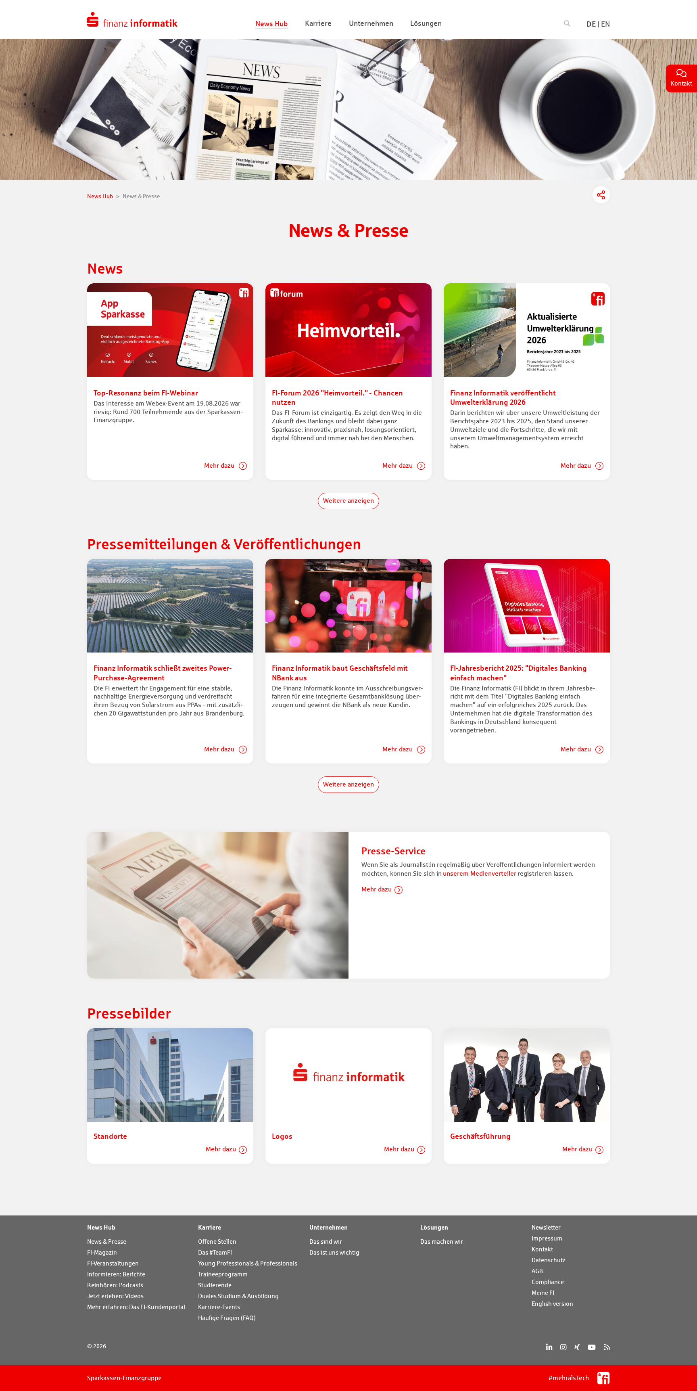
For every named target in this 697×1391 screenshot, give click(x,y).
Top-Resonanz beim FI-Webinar (146, 392)
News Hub (101, 1227)
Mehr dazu (220, 465)
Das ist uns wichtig (334, 1252)
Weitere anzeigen (348, 500)
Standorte (110, 1136)
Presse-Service (393, 851)
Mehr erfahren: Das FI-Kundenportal (136, 1306)
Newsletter (546, 1227)
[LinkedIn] (549, 1347)
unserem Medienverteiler (479, 873)
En (605, 24)
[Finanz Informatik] (132, 19)
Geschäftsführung (480, 1136)
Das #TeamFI (215, 1252)
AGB (537, 1271)
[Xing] (577, 1347)
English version (552, 1303)
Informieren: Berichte (116, 1274)
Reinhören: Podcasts (115, 1285)
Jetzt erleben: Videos (115, 1296)
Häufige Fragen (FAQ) (227, 1317)
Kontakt (542, 1249)
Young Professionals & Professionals (247, 1263)
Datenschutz (549, 1260)
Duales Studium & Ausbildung (238, 1296)
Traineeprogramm (223, 1274)
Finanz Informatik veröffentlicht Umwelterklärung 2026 (503, 397)
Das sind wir (325, 1241)
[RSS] (607, 1347)
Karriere (209, 1227)
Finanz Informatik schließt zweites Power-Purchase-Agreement (163, 672)
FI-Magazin (102, 1252)
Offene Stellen (217, 1241)
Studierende (215, 1285)
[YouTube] (592, 1347)
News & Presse (106, 1241)
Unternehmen (328, 1227)
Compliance (548, 1281)
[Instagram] (563, 1347)
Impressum (547, 1238)
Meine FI (543, 1292)
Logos (282, 1136)
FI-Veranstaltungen (113, 1263)
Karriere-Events (219, 1306)
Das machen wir (441, 1241)
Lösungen (434, 1227)
